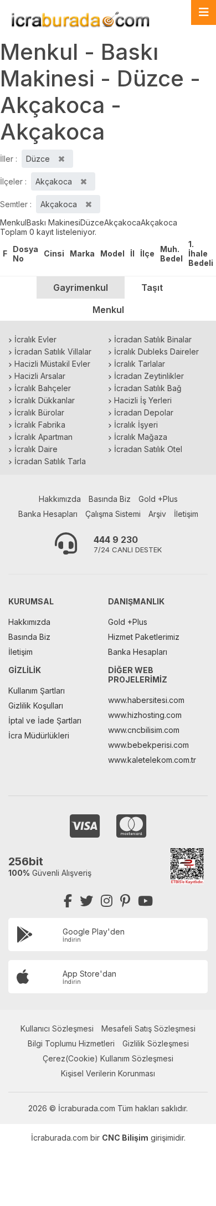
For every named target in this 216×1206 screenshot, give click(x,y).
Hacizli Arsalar (39, 376)
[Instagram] (106, 901)
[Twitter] (86, 901)
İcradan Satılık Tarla (50, 461)
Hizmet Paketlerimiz (143, 637)
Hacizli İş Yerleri (143, 400)
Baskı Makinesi (53, 222)
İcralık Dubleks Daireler (156, 351)
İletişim (186, 514)
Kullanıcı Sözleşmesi (57, 1028)
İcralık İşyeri (136, 424)
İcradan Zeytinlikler (149, 376)
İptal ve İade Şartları (44, 720)
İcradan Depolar (143, 412)
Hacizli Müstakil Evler (52, 363)
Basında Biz (110, 499)
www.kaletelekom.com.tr (152, 759)
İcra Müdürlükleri (38, 735)
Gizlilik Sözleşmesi (155, 1043)
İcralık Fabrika (39, 424)
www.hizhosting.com (145, 715)
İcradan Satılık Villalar (52, 351)
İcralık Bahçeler (42, 388)
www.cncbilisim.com (143, 730)
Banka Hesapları (48, 514)
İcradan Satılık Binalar (153, 339)
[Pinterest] (125, 901)
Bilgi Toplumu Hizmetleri (71, 1043)
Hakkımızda (60, 499)
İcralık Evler (35, 339)
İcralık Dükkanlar (44, 400)
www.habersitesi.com (146, 700)
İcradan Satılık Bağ (148, 388)
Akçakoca (122, 222)
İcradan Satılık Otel (148, 449)
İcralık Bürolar (39, 412)
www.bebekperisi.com (148, 745)
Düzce (92, 222)
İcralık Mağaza (140, 437)
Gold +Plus (158, 499)
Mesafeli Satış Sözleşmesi (148, 1028)
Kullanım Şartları (36, 690)
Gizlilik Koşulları (35, 705)
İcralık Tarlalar (139, 363)
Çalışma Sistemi (113, 514)
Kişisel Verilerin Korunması (108, 1073)
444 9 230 (116, 539)
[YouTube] (145, 901)
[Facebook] (68, 901)
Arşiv (157, 514)
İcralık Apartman (43, 437)
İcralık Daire (36, 449)
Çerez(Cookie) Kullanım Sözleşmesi (108, 1058)
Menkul (13, 222)
